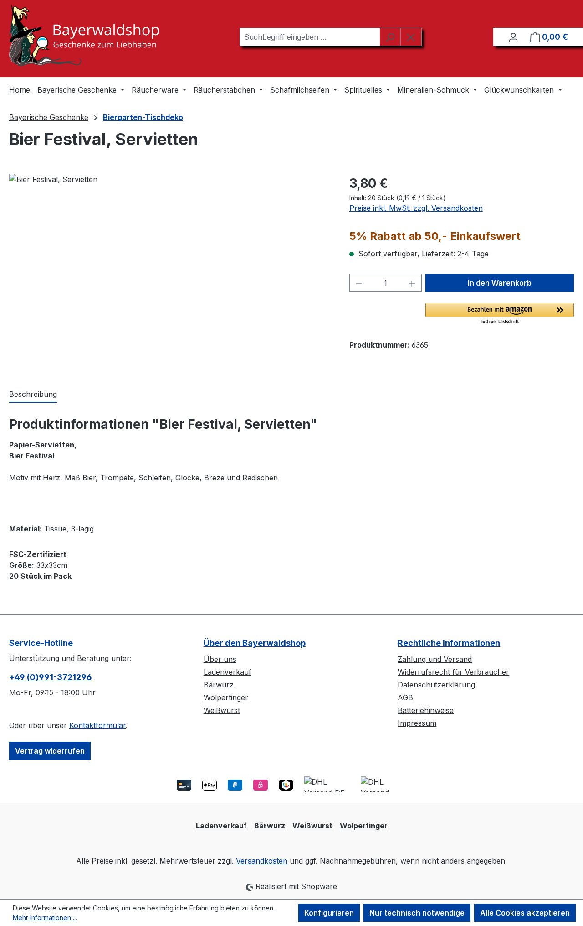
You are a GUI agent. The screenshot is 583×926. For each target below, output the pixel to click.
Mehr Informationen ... (45, 917)
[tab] (33, 394)
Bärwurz (219, 684)
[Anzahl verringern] (358, 283)
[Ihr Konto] (513, 37)
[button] (499, 314)
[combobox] (310, 37)
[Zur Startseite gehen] (84, 35)
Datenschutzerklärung (436, 684)
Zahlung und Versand (435, 659)
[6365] (170, 272)
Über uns (220, 659)
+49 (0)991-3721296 (50, 677)
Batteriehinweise (426, 710)
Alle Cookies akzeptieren (525, 912)
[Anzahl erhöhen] (412, 283)
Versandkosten (261, 860)
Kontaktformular (97, 725)
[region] (170, 272)
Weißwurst (222, 710)
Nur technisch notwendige (417, 912)
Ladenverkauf (227, 671)
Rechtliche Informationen (449, 643)
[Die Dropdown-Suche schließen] (411, 37)
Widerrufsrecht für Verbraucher (453, 671)
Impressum (417, 723)
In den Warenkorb (500, 282)
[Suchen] (390, 37)
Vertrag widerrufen (50, 750)
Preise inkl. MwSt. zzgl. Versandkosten (416, 208)
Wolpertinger (226, 697)
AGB (405, 697)
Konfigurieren (329, 912)
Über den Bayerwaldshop (255, 643)
